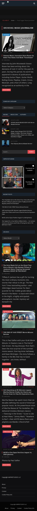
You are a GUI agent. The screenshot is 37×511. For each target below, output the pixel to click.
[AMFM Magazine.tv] (19, 3)
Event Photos (8, 432)
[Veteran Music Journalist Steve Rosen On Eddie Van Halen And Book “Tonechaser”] (18, 42)
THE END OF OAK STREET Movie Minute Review (15, 207)
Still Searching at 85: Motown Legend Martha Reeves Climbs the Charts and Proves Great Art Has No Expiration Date (18, 212)
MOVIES (5, 114)
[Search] (34, 3)
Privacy (4, 488)
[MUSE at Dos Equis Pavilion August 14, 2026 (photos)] (18, 439)
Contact (4, 491)
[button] (13, 177)
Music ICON (14, 114)
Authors (6, 35)
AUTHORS (23, 114)
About (3, 484)
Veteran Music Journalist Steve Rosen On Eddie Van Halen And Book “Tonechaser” (18, 56)
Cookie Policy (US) (7, 495)
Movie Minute (8, 311)
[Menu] (3, 3)
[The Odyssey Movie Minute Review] (5, 143)
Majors (6, 369)
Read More (6, 90)
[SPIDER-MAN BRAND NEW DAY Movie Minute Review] (5, 122)
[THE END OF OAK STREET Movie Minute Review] (18, 319)
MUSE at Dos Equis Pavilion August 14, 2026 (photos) (17, 217)
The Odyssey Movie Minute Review (21, 143)
